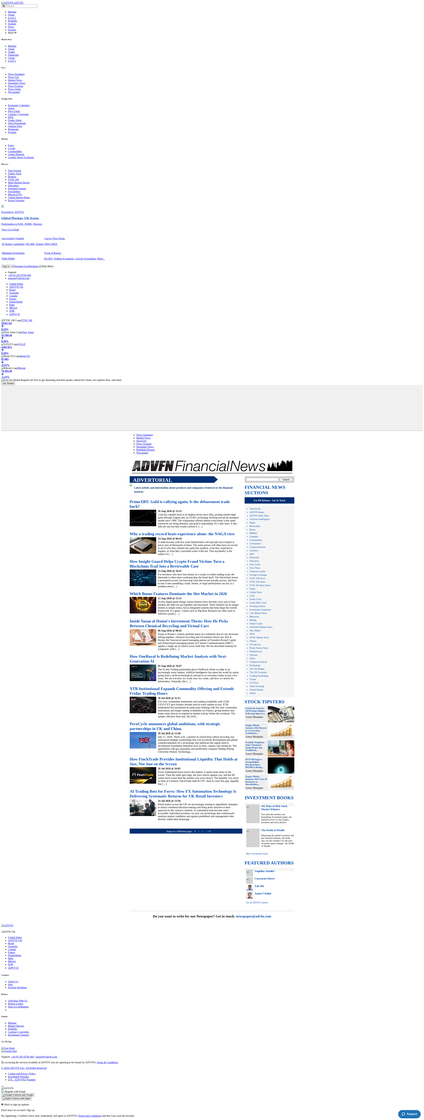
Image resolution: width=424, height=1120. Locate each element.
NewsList (141, 440)
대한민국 (14, 314)
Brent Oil (25, 356)
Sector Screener (16, 200)
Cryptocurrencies (257, 547)
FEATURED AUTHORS (269, 862)
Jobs (10, 984)
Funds (252, 589)
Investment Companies (260, 609)
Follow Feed (14, 173)
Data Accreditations (18, 1006)
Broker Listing (15, 1003)
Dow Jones (28, 332)
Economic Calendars (19, 105)
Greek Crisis (255, 599)
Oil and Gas (255, 644)
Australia (14, 292)
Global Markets (16, 154)
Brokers (12, 176)
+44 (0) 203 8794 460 (19, 275)
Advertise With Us (17, 1000)
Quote (11, 14)
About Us (13, 981)
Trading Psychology (259, 676)
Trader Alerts (15, 120)
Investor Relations (17, 987)
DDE (11, 117)
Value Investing (257, 686)
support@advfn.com (18, 278)
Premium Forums (17, 188)
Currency (254, 550)
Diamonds (254, 557)
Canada (13, 295)
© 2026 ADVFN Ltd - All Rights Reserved (24, 1068)
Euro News (255, 568)
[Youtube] (29, 1079)
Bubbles (253, 533)
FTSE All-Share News (260, 585)
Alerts (11, 108)
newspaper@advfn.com (253, 916)
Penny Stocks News (259, 648)
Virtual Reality (256, 690)
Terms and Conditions (89, 1115)
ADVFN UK (16, 286)
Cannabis (254, 536)
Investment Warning (18, 1076)
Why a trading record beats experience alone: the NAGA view (182, 534)
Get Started (8, 383)
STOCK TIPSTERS (265, 701)
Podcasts (254, 655)
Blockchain (255, 526)
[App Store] (8, 1048)
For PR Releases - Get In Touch (269, 500)
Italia (11, 304)
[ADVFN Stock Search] (3, 6)
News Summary (16, 74)
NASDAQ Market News (261, 627)
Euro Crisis (255, 564)
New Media (255, 630)
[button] (17, 1095)
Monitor (12, 11)
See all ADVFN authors (257, 902)
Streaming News (16, 83)
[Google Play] (9, 1051)
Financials (13, 55)
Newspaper (14, 92)
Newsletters (14, 191)
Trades (11, 52)
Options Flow (15, 126)
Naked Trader (256, 623)
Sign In (6, 266)
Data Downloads (17, 123)
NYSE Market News (259, 637)
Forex (11, 145)
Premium (33, 266)
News (11, 26)
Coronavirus (255, 543)
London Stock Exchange (21, 157)
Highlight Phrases (145, 449)
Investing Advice (257, 606)
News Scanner (15, 86)
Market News (15, 80)
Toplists (12, 23)
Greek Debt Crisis (258, 603)
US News (254, 683)
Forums (12, 29)
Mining (253, 620)
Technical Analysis (258, 662)
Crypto (11, 148)
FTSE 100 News (257, 578)
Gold (252, 596)
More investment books (257, 853)
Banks (252, 522)
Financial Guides (257, 571)
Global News (256, 592)
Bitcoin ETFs (15, 194)
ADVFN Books (257, 512)
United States (16, 283)
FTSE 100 (13, 179)
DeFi (252, 554)
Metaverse (254, 616)
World (252, 693)
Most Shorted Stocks (19, 182)
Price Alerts (14, 111)
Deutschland (15, 301)
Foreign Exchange (258, 575)
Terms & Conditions (107, 1062)
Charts (11, 58)
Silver (252, 658)
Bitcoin (22, 368)
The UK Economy (258, 672)
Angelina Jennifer (265, 871)
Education (13, 185)
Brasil (12, 289)
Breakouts (13, 129)
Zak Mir (259, 886)
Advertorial (255, 509)
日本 (12, 310)
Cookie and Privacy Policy (22, 1073)
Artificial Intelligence (260, 519)
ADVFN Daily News (259, 516)
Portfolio (12, 20)
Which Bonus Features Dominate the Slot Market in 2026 (178, 594)
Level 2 (12, 17)
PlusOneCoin (256, 651)
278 (209, 831)
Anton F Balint (263, 893)
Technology (255, 665)
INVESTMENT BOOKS (269, 797)
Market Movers (16, 1026)
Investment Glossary (18, 1034)
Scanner (12, 132)
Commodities (15, 151)
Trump (253, 679)
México (13, 307)
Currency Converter (18, 114)
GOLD (22, 344)
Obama (253, 641)
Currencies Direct (265, 878)
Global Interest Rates (19, 197)
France (12, 298)
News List (13, 77)
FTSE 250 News (257, 582)
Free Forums (14, 170)
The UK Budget (257, 669)
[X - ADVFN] (16, 1079)
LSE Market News (258, 613)
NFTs (252, 634)
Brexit (252, 529)
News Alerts (14, 89)
